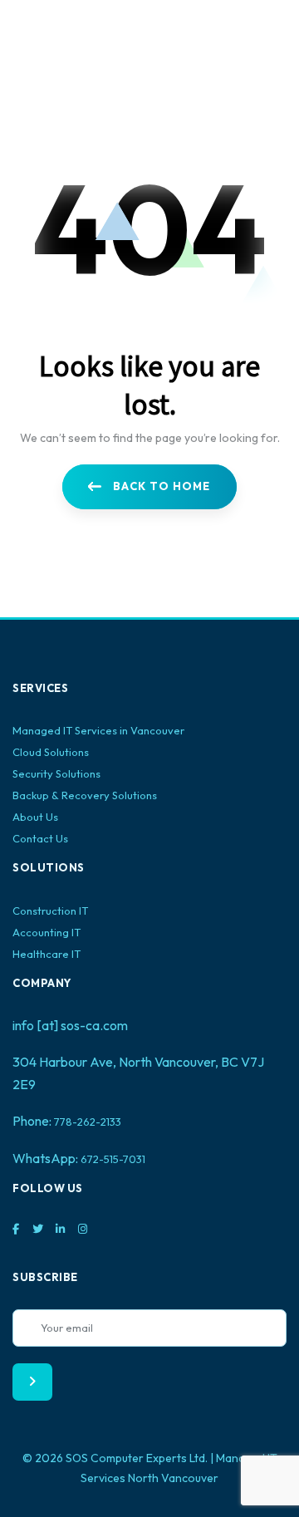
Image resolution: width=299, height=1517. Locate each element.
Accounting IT (46, 932)
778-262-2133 (87, 1121)
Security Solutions (56, 773)
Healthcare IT (46, 953)
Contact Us (40, 838)
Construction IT (50, 910)
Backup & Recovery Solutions (84, 795)
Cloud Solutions (50, 751)
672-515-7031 (113, 1159)
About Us (35, 816)
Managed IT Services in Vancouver (98, 730)
